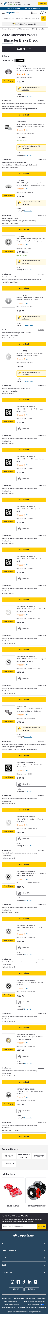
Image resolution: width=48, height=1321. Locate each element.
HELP (4, 1258)
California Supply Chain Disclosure (34, 1301)
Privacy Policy (42, 1298)
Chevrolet (11, 29)
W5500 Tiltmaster (23, 29)
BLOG (4, 1265)
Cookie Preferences (33, 1304)
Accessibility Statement (11, 1304)
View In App (42, 3)
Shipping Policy (6, 1298)
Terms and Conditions (10, 1301)
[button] (24, 3)
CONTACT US (7, 1272)
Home (4, 29)
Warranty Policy (19, 1298)
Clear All (20, 60)
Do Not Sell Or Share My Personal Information (32, 1308)
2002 (33, 29)
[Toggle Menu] (3, 12)
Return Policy (30, 1298)
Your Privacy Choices (8, 1308)
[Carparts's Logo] (12, 12)
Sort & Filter (22, 49)
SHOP (4, 1243)
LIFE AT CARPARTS (9, 1250)
